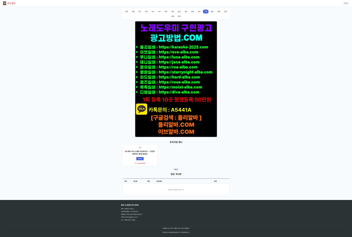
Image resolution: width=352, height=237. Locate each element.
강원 (225, 11)
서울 (133, 11)
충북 (219, 11)
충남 (212, 11)
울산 (179, 11)
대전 (172, 11)
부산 (153, 11)
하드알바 (11, 3)
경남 (186, 11)
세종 (172, 16)
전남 (199, 11)
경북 (192, 11)
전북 (205, 11)
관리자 (346, 3)
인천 (146, 11)
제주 (179, 16)
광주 (166, 11)
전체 (126, 11)
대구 (159, 11)
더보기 (176, 169)
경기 (139, 11)
